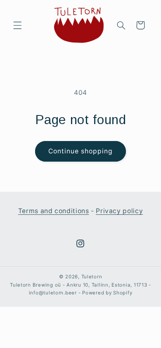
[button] (17, 25)
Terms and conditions (53, 211)
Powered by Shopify (107, 293)
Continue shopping (80, 151)
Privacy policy (119, 211)
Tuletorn (91, 277)
